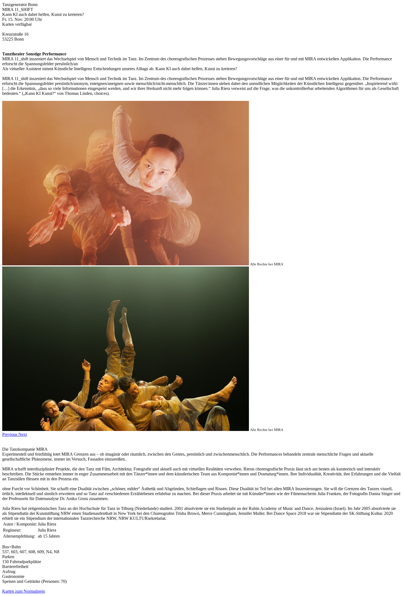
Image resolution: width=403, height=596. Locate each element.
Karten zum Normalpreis (23, 591)
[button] (10, 434)
